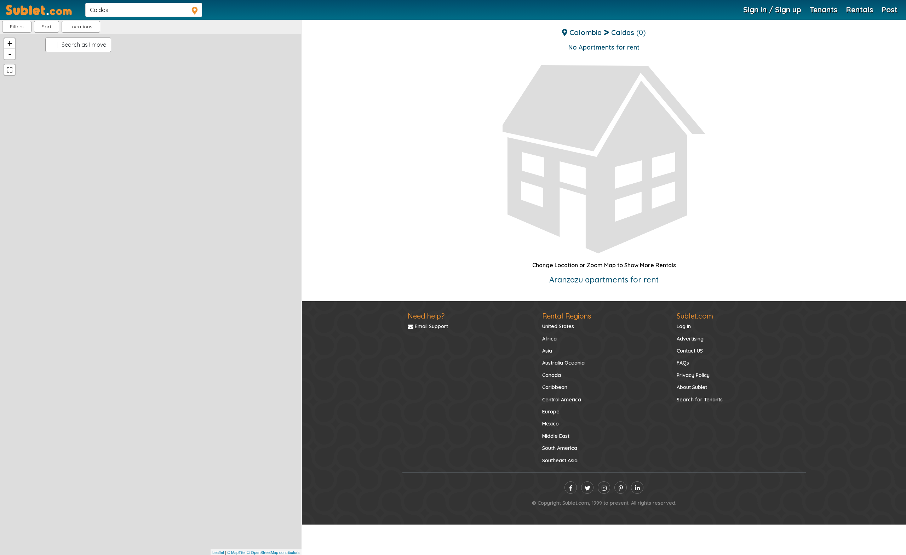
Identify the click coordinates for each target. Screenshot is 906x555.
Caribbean (554, 387)
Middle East (555, 436)
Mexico (550, 423)
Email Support (430, 326)
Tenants (823, 9)
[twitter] (587, 487)
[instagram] (604, 487)
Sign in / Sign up (772, 9)
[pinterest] (620, 487)
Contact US (690, 351)
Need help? (426, 315)
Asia (547, 351)
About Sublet (692, 387)
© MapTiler (236, 552)
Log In (684, 326)
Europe (551, 411)
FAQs (683, 363)
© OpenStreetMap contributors (273, 552)
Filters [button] (17, 26)
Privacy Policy (693, 375)
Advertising (690, 339)
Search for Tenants (700, 399)
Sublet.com (695, 315)
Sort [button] (46, 26)
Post (890, 9)
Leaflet (218, 552)
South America (559, 448)
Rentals (859, 9)
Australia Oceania (563, 363)
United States (558, 326)
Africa (549, 339)
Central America (561, 399)
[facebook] (570, 487)
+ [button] (9, 43)
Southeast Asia (560, 460)
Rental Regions (566, 315)
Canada (551, 375)
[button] (81, 27)
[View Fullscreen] (9, 69)
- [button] (9, 54)
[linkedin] (637, 487)
